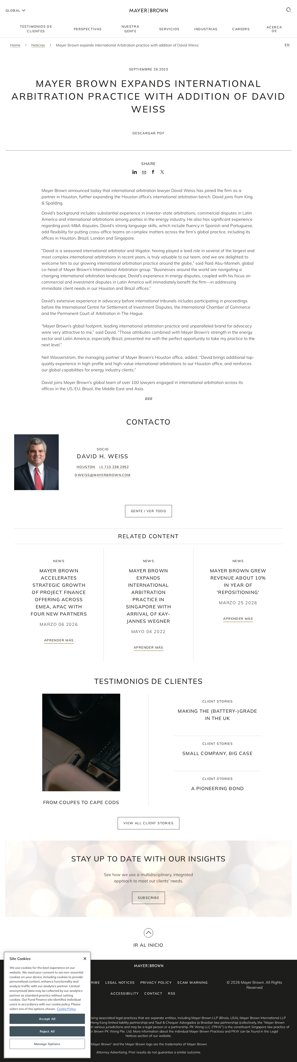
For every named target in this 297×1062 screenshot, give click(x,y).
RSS (171, 993)
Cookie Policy (66, 1009)
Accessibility (124, 993)
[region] (47, 1005)
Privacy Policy (156, 982)
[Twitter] (162, 173)
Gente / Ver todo (148, 511)
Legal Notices (120, 982)
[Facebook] (153, 173)
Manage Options (47, 1044)
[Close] (85, 958)
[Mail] (144, 172)
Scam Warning (192, 982)
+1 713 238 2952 (114, 467)
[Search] (288, 10)
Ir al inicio (148, 945)
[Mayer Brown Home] (148, 10)
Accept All (47, 1019)
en (287, 45)
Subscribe (148, 898)
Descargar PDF (148, 133)
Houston (86, 467)
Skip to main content (23, 4)
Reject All (47, 1031)
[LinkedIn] (134, 173)
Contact (153, 993)
